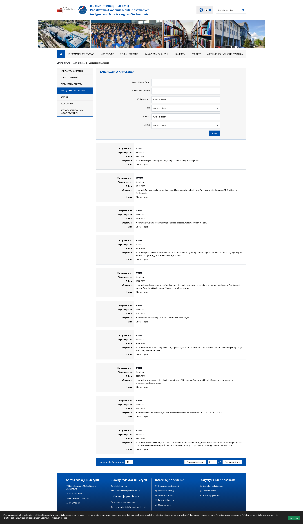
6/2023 (139, 305)
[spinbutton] (212, 462)
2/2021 (139, 368)
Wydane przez (143, 99)
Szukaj (214, 133)
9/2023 (139, 210)
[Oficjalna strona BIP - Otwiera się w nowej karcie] (66, 10)
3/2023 (139, 430)
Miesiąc (146, 116)
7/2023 (139, 273)
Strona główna (63, 63)
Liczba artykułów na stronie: (112, 462)
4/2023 (139, 400)
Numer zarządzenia (140, 90)
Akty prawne (79, 63)
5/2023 (139, 335)
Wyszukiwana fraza (140, 82)
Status (146, 125)
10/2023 (139, 178)
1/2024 (139, 148)
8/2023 (139, 240)
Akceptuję (295, 518)
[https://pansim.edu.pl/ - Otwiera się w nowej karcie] (82, 10)
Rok (147, 107)
